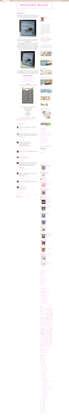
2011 (42, 407)
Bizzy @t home (44, 220)
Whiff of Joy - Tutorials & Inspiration (46, 255)
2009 (43, 410)
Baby (51, 310)
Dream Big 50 (44, 385)
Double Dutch (42, 320)
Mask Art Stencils (45, 396)
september (45, 369)
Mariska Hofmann (43, 281)
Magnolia (50, 331)
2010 (42, 409)
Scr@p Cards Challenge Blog (45, 135)
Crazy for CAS (42, 130)
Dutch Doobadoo (48, 322)
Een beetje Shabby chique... (46, 381)
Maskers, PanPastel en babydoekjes (46, 392)
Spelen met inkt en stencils (47, 387)
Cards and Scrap (43, 131)
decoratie (50, 318)
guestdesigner (48, 326)
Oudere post (37, 194)
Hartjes (43, 390)
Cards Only (42, 314)
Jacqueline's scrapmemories (46, 233)
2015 (42, 401)
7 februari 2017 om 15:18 (24, 183)
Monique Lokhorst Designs (46, 206)
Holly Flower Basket (48, 208)
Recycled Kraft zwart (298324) (28, 81)
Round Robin (42, 339)
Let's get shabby (43, 143)
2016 (42, 399)
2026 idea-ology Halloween (46, 180)
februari (44, 380)
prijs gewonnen (49, 337)
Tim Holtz (43, 179)
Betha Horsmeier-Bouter (23, 180)
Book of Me (49, 311)
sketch (49, 340)
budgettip (42, 313)
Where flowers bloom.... (48, 221)
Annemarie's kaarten (45, 213)
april (43, 376)
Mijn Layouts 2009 (43, 300)
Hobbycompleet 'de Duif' (44, 352)
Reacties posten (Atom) (26, 196)
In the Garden (44, 384)
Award (48, 310)
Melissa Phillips (43, 282)
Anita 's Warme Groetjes (46, 165)
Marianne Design (47, 332)
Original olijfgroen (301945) (27, 79)
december (44, 364)
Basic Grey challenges (44, 140)
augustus (44, 370)
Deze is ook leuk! (44, 262)
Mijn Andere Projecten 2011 (44, 291)
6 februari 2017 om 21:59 (24, 177)
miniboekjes (46, 333)
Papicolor (42, 337)
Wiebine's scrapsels (45, 199)
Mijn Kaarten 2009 (43, 302)
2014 (42, 403)
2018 (42, 361)
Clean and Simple (44, 317)
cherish (47, 191)
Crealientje (21, 140)
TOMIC (41, 136)
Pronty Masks (44, 382)
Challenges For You (43, 137)
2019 (42, 360)
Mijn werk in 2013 (43, 290)
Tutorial (50, 342)
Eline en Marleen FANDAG (48, 184)
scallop (46, 339)
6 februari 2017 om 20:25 (24, 158)
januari (44, 397)
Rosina (20, 161)
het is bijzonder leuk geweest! (48, 263)
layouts (50, 329)
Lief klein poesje (48, 248)
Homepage (28, 194)
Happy (47, 227)
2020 (43, 358)
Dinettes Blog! (44, 240)
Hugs (46, 256)
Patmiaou (42, 284)
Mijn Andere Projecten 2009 (45, 299)
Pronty (43, 338)
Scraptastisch (21, 132)
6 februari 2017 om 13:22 (24, 138)
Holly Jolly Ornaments (47, 174)
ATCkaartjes (43, 310)
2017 (42, 363)
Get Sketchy (42, 326)
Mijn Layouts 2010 (43, 296)
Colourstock (50, 317)
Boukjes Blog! (34, 5)
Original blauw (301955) (28, 76)
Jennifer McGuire (43, 277)
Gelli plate (49, 325)
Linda (20, 185)
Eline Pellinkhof (44, 182)
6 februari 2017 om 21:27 (24, 169)
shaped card (50, 339)
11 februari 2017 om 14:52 (24, 190)
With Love (47, 166)
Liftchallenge (42, 132)
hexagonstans (42, 327)
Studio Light (48, 341)
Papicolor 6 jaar (48, 214)
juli (43, 372)
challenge (48, 315)
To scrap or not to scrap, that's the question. (46, 190)
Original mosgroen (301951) (28, 80)
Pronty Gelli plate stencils (46, 388)
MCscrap (41, 280)
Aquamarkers (42, 309)
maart (44, 378)
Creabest (44, 318)
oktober (44, 367)
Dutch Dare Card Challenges (45, 139)
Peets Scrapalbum (45, 172)
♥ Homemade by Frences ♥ (46, 197)
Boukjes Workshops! (20, 10)
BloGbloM (43, 226)
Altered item (48, 308)
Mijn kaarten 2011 (43, 294)
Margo (20, 155)
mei (43, 375)
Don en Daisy (44, 319)
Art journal (50, 309)
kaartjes (42, 328)
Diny (20, 171)
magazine (44, 331)
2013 (42, 404)
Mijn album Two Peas (44, 303)
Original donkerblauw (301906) (28, 78)
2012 (42, 406)
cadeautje (48, 313)
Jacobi (49, 327)
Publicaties (48, 338)
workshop (44, 345)
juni (43, 373)
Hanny (41, 275)
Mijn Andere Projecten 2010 (45, 295)
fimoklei (45, 325)
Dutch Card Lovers (43, 141)
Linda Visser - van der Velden (24, 149)
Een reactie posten (20, 192)
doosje (50, 319)
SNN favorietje (42, 285)
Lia (19, 125)
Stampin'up (42, 341)
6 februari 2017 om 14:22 (24, 147)
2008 (43, 412)
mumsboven (44, 247)
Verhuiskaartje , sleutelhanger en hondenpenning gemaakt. (48, 236)
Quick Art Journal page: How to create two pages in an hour (48, 202)
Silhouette (44, 340)
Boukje (46, 17)
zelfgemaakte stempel (45, 346)
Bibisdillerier (42, 272)
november (44, 366)
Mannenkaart (20, 14)
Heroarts (41, 276)
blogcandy (43, 311)
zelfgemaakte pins (49, 345)
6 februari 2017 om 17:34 (24, 153)
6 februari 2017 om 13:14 (24, 130)
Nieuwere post (19, 194)
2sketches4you (42, 308)
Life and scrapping (43, 279)
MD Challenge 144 (48, 241)
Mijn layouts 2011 (43, 292)
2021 (42, 357)
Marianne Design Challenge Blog (45, 133)
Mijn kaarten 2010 (43, 298)
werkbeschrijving (48, 344)
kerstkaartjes (43, 329)
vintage (41, 344)
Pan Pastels (47, 336)
